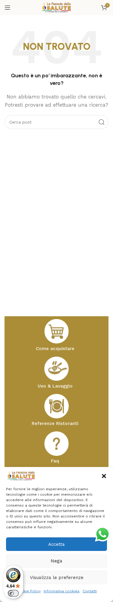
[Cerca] (101, 122)
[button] (104, 476)
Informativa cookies (62, 591)
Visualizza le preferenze (56, 577)
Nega (56, 561)
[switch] (13, 593)
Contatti (90, 591)
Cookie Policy (28, 591)
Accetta (56, 544)
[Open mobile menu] (8, 8)
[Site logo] (57, 7)
